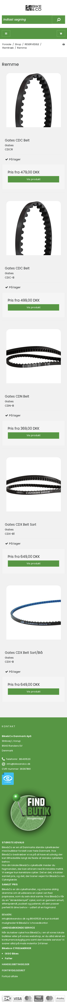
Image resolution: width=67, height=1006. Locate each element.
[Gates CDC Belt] (33, 104)
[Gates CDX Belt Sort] (33, 488)
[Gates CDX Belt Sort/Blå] (33, 616)
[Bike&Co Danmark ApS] (33, 8)
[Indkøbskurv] (61, 33)
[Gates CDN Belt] (33, 360)
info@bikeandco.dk (18, 764)
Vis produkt (33, 179)
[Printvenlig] (63, 44)
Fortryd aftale (10, 976)
